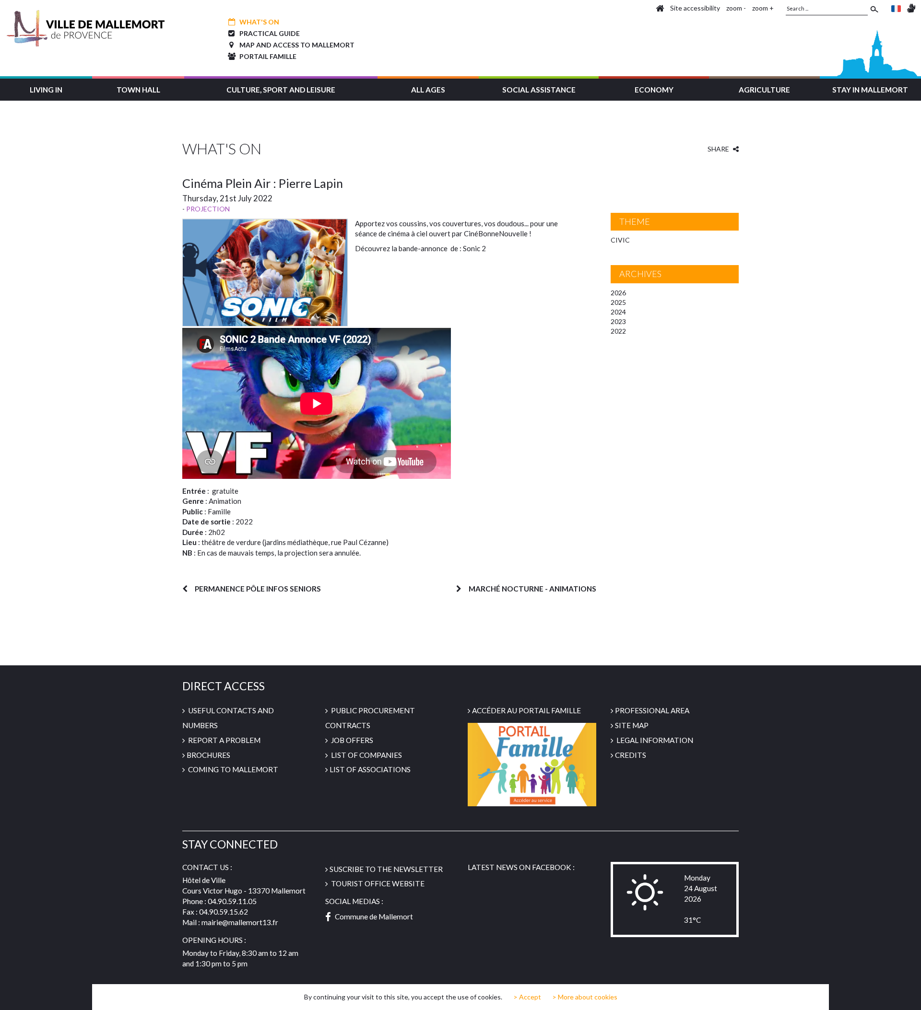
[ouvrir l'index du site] (660, 8)
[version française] (896, 8)
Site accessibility (695, 8)
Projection (208, 209)
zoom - (736, 8)
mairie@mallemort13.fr (239, 922)
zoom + (763, 8)
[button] (46, 88)
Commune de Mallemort (374, 916)
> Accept (527, 997)
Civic (620, 240)
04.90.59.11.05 (232, 901)
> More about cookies (584, 997)
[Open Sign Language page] (911, 8)
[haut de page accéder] (905, 993)
